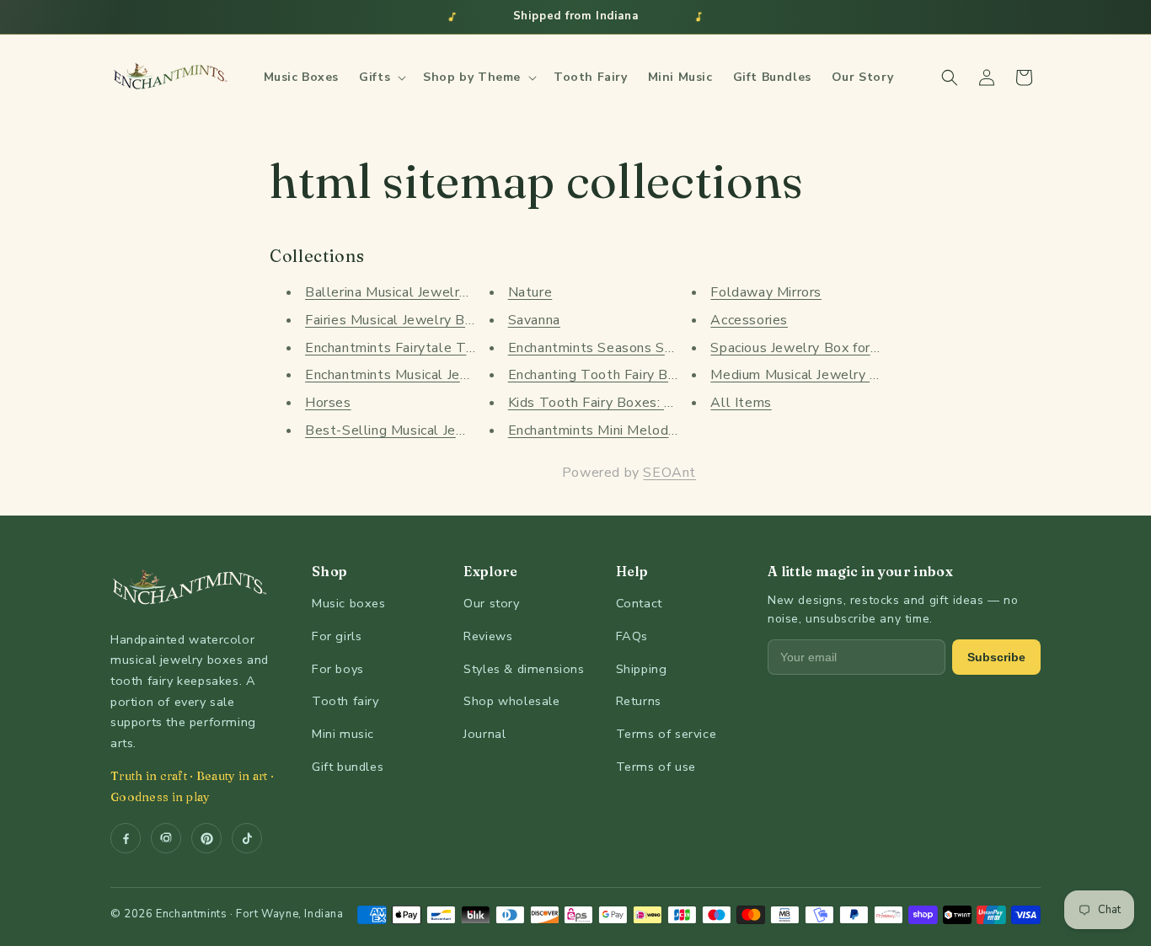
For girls (336, 636)
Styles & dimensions (523, 668)
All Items (740, 402)
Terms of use (656, 766)
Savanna (534, 320)
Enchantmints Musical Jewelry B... (412, 375)
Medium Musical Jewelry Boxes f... (819, 375)
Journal (484, 733)
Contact (639, 603)
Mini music (343, 733)
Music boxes (349, 603)
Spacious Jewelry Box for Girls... (811, 348)
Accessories (749, 320)
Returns (638, 700)
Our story (491, 603)
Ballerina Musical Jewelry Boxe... (409, 292)
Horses (328, 402)
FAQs (632, 636)
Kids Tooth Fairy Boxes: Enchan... (613, 402)
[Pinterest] (206, 838)
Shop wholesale (511, 700)
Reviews (487, 636)
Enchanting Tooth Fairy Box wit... (613, 375)
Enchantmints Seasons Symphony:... (621, 348)
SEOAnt (669, 472)
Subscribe (996, 657)
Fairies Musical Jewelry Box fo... (405, 320)
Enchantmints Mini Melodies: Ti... (612, 430)
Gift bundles (347, 766)
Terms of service (666, 733)
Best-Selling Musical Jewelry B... (410, 430)
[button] (381, 77)
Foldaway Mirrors (766, 292)
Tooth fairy (345, 700)
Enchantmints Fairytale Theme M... (416, 348)
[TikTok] (247, 838)
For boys (338, 668)
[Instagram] (166, 838)
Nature (530, 292)
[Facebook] (125, 838)
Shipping (641, 668)
